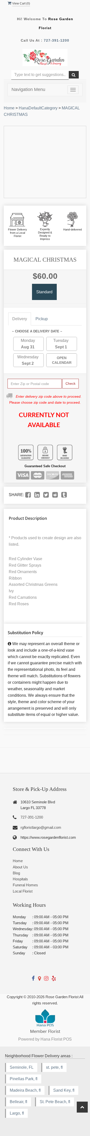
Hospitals (20, 879)
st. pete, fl (54, 1067)
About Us (20, 867)
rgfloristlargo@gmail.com (40, 827)
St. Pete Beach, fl (55, 1102)
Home (9, 108)
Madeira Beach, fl (25, 1090)
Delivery (19, 319)
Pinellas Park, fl (24, 1079)
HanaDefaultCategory (38, 108)
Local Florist (22, 891)
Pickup (42, 319)
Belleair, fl (18, 1102)
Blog (16, 873)
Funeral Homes (25, 885)
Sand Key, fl (63, 1090)
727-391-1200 (56, 40)
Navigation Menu (28, 89)
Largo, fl (17, 1113)
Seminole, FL (22, 1067)
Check (71, 383)
